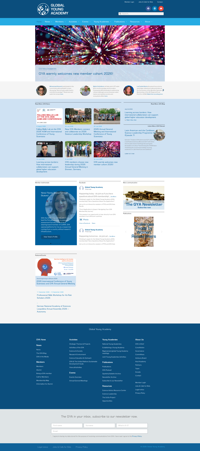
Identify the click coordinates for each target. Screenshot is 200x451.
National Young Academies (112, 344)
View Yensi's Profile (50, 237)
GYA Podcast (107, 370)
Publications (119, 22)
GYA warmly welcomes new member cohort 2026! (76, 73)
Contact (160, 2)
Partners (138, 365)
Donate (138, 372)
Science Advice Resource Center (114, 390)
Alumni (38, 370)
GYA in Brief (139, 344)
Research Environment (77, 354)
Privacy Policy (140, 393)
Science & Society (76, 351)
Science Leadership (109, 394)
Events (85, 22)
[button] (148, 8)
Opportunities (107, 401)
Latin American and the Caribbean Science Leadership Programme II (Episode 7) (140, 133)
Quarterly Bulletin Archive (111, 374)
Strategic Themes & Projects (79, 344)
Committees (139, 354)
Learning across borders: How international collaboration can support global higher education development (47, 167)
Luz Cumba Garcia (142, 86)
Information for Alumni (44, 384)
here (61, 94)
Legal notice (139, 389)
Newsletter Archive (109, 377)
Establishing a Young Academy (113, 347)
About (147, 22)
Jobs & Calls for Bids (146, 2)
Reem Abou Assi (131, 120)
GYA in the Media (42, 357)
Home (39, 22)
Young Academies (101, 22)
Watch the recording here (155, 94)
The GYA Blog (41, 353)
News (47, 22)
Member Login (129, 2)
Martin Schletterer (98, 86)
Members (59, 22)
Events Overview (75, 377)
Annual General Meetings (78, 381)
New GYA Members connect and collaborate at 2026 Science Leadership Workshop (78, 131)
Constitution (139, 347)
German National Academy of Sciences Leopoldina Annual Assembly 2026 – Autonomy (54, 309)
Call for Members (42, 377)
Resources (135, 22)
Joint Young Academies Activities (114, 357)
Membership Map (42, 380)
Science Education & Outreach (80, 358)
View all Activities (75, 367)
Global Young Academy (94, 187)
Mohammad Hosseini (56, 86)
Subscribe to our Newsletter (112, 381)
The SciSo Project (108, 397)
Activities (73, 22)
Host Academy (140, 361)
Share (93, 223)
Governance (139, 351)
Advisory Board (140, 358)
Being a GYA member (44, 373)
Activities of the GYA (76, 347)
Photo (86, 220)
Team (137, 368)
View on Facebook (84, 223)
